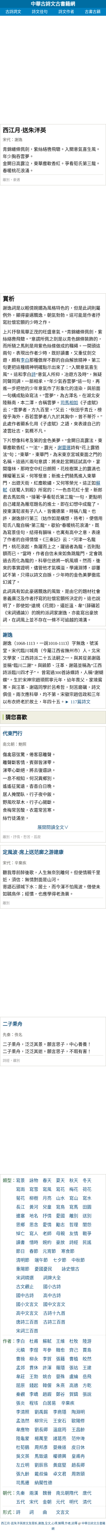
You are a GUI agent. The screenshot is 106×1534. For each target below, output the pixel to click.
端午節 (41, 1260)
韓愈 (60, 1350)
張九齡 (22, 1474)
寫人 (33, 1233)
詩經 (6, 1060)
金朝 (47, 1502)
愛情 (47, 1224)
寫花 (60, 1189)
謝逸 (18, 140)
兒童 (47, 1207)
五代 (20, 1502)
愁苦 (26, 837)
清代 (87, 1502)
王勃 (33, 1376)
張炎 (20, 1403)
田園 (87, 1207)
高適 (73, 1385)
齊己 (73, 1350)
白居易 (49, 1403)
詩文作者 (66, 12)
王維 (60, 1341)
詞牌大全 (52, 1277)
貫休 (33, 1367)
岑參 (47, 1350)
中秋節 (78, 1260)
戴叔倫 (41, 1474)
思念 (33, 1224)
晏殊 (60, 1376)
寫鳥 (60, 1207)
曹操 (20, 1359)
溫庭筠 (59, 1429)
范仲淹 (78, 1438)
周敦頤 (78, 1474)
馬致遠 (41, 1456)
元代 (60, 1502)
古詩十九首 (54, 1313)
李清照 (22, 1412)
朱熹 (60, 1385)
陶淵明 (78, 1412)
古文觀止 (25, 1286)
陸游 (87, 1341)
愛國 (60, 1216)
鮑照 (22, 744)
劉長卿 (41, 1429)
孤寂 (37, 837)
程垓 (33, 1403)
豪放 (60, 1242)
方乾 (87, 1385)
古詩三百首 (54, 1322)
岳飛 (87, 1376)
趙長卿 (78, 1465)
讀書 (20, 1242)
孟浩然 (22, 1420)
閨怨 (87, 1224)
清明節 (22, 1260)
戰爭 (87, 1233)
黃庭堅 (59, 1465)
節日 (20, 1251)
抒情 (16, 837)
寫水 (87, 1198)
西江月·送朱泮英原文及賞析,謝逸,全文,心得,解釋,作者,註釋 (39, 1523)
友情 (73, 1233)
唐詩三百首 (27, 1322)
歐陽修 (78, 1420)
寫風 (47, 1189)
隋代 (73, 1493)
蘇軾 (47, 1341)
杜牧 (73, 1341)
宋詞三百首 (27, 1331)
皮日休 (78, 1447)
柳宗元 (41, 1420)
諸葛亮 (59, 1438)
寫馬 (73, 1207)
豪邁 (16, 180)
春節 (33, 1251)
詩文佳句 (40, 12)
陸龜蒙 (22, 1438)
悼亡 (20, 1233)
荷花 (87, 1189)
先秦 (7, 1035)
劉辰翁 (41, 1465)
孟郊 (20, 1367)
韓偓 (47, 1385)
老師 (47, 1233)
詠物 (33, 1180)
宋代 (7, 140)
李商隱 (59, 1412)
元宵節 (49, 1251)
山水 (60, 1198)
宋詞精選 (25, 1277)
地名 (33, 1216)
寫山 (73, 1198)
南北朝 (9, 744)
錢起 (33, 1385)
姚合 (47, 1376)
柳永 (33, 1359)
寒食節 (67, 1251)
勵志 (60, 1224)
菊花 (20, 1198)
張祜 (73, 1367)
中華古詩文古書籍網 (53, 4)
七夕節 (59, 1260)
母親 (60, 1233)
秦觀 (20, 1394)
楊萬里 (41, 1438)
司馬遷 (22, 1482)
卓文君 (59, 1474)
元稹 (20, 1350)
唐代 (87, 1493)
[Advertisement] (53, 68)
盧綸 (73, 1376)
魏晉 (47, 1493)
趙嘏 (47, 1394)
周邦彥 (41, 1447)
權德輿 (59, 1456)
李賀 (47, 1359)
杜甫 (33, 1341)
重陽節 (22, 1269)
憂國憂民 (43, 1269)
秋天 (73, 1180)
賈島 (87, 1350)
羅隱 (60, 1367)
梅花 (73, 1189)
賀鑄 (73, 1394)
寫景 (20, 1180)
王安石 (59, 1420)
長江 (20, 1207)
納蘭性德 (43, 1482)
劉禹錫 (41, 1412)
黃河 (33, 1207)
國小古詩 (52, 1286)
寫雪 (33, 1189)
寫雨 (20, 1189)
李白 (24, 360)
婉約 (47, 1242)
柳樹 (33, 1198)
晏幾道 (59, 1447)
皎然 (87, 1359)
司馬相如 (69, 402)
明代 (73, 1502)
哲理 (73, 1224)
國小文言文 (27, 1304)
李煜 (33, 1350)
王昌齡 (78, 1429)
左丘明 (22, 1465)
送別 (87, 1216)
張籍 (60, 1359)
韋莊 (20, 1376)
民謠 (87, 1242)
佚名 (18, 1035)
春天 (47, 1180)
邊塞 (20, 1216)
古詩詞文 (13, 12)
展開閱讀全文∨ (53, 827)
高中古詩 (52, 1295)
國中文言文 (54, 1304)
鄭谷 (60, 1394)
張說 (87, 1394)
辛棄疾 (20, 863)
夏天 (60, 1180)
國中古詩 (25, 1295)
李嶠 (33, 1394)
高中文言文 (27, 1313)
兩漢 (33, 1493)
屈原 (20, 1385)
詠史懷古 (70, 1269)
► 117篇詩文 (77, 701)
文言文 (62, 1512)
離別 (6, 180)
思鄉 (20, 1224)
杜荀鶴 (22, 1447)
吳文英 (22, 1456)
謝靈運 (64, 447)
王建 (87, 1367)
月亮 (47, 1198)
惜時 (33, 1242)
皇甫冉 (78, 1456)
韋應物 (22, 1429)
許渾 (47, 1367)
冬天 (87, 1180)
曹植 (73, 1359)
